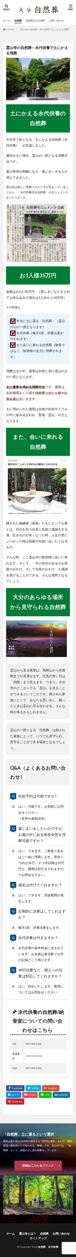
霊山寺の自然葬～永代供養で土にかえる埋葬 (44, 29)
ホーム (6, 20)
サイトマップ (38, 1238)
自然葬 (18, 20)
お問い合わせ (56, 20)
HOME (10, 29)
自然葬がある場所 (35, 20)
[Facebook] (15, 1088)
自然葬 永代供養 (48, 1246)
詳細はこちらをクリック (38, 1165)
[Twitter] (33, 1088)
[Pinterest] (15, 1102)
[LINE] (45, 1095)
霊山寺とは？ (27, 1233)
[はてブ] (13, 1095)
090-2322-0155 (34, 1055)
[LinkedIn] (61, 1095)
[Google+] (50, 1088)
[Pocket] (30, 1095)
